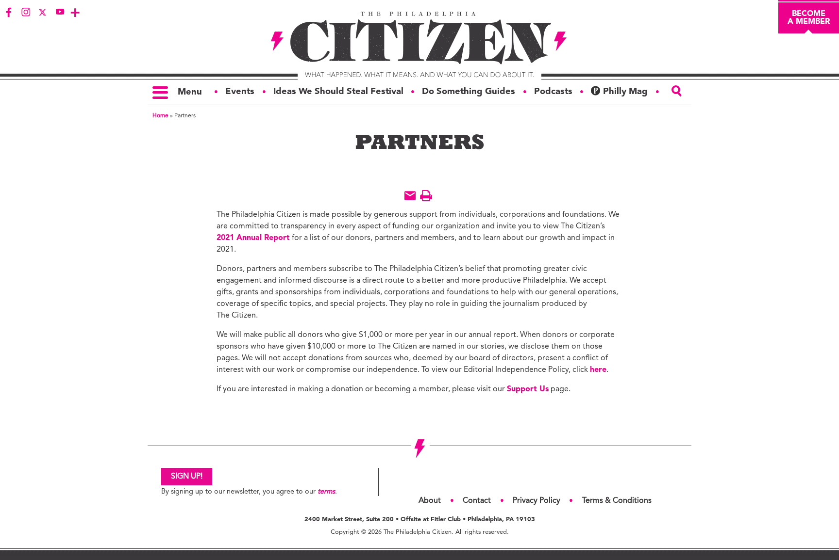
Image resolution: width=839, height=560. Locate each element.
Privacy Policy (536, 501)
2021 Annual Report (253, 238)
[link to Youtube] (59, 12)
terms (326, 492)
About (430, 501)
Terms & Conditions (617, 501)
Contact (477, 501)
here (598, 370)
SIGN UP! (186, 476)
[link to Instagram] (25, 12)
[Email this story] (410, 196)
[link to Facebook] (8, 12)
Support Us (528, 389)
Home (160, 116)
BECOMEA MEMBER (809, 18)
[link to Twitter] (42, 12)
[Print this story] (426, 196)
